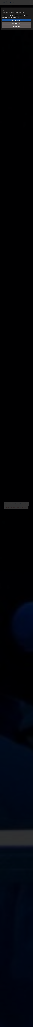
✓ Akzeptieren (16, 20)
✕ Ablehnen (16, 26)
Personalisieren (16, 23)
